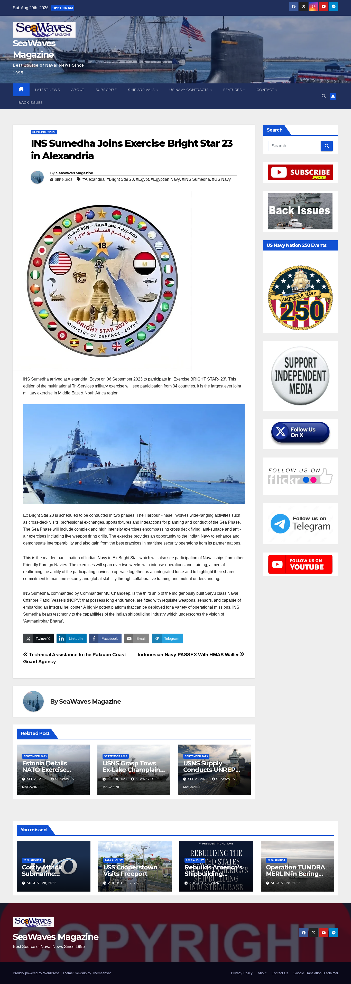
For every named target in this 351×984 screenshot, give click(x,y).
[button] (324, 96)
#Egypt (142, 179)
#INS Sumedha (196, 179)
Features (233, 90)
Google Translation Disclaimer (315, 973)
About (77, 90)
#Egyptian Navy (165, 179)
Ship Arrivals (142, 90)
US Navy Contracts (189, 90)
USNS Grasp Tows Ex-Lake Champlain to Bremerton (131, 769)
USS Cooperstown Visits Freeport (130, 870)
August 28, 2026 (42, 883)
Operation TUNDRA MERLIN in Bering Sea (295, 874)
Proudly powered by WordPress (37, 973)
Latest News (47, 90)
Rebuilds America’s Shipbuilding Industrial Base (213, 874)
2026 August (32, 860)
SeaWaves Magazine (74, 173)
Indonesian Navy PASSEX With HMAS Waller (189, 654)
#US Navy (221, 179)
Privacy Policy (242, 973)
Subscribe (106, 90)
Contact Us (280, 973)
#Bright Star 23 (120, 179)
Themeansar (101, 973)
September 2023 (44, 132)
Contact (265, 90)
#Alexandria (93, 179)
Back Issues (31, 102)
